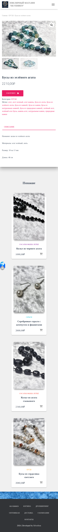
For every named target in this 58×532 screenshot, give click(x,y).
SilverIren (14, 506)
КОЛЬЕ (36, 244)
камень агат (22, 111)
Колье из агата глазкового (29, 399)
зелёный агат (48, 108)
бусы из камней (21, 105)
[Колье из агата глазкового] (29, 365)
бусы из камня (34, 105)
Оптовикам (14, 513)
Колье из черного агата (29, 248)
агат (10, 102)
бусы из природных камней (31, 108)
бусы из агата (40, 102)
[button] (51, 25)
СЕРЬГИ (29, 317)
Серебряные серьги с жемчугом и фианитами (29, 322)
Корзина (27, 506)
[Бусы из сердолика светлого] (29, 441)
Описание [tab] (9, 126)
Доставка (28, 513)
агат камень (29, 102)
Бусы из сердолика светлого (29, 475)
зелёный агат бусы (9, 111)
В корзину (11, 93)
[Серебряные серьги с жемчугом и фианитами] (29, 289)
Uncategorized (26, 244)
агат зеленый (18, 102)
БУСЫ (11, 15)
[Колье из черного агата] (29, 216)
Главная (4, 15)
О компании (43, 513)
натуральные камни (36, 111)
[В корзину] (41, 254)
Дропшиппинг (42, 506)
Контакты (29, 519)
